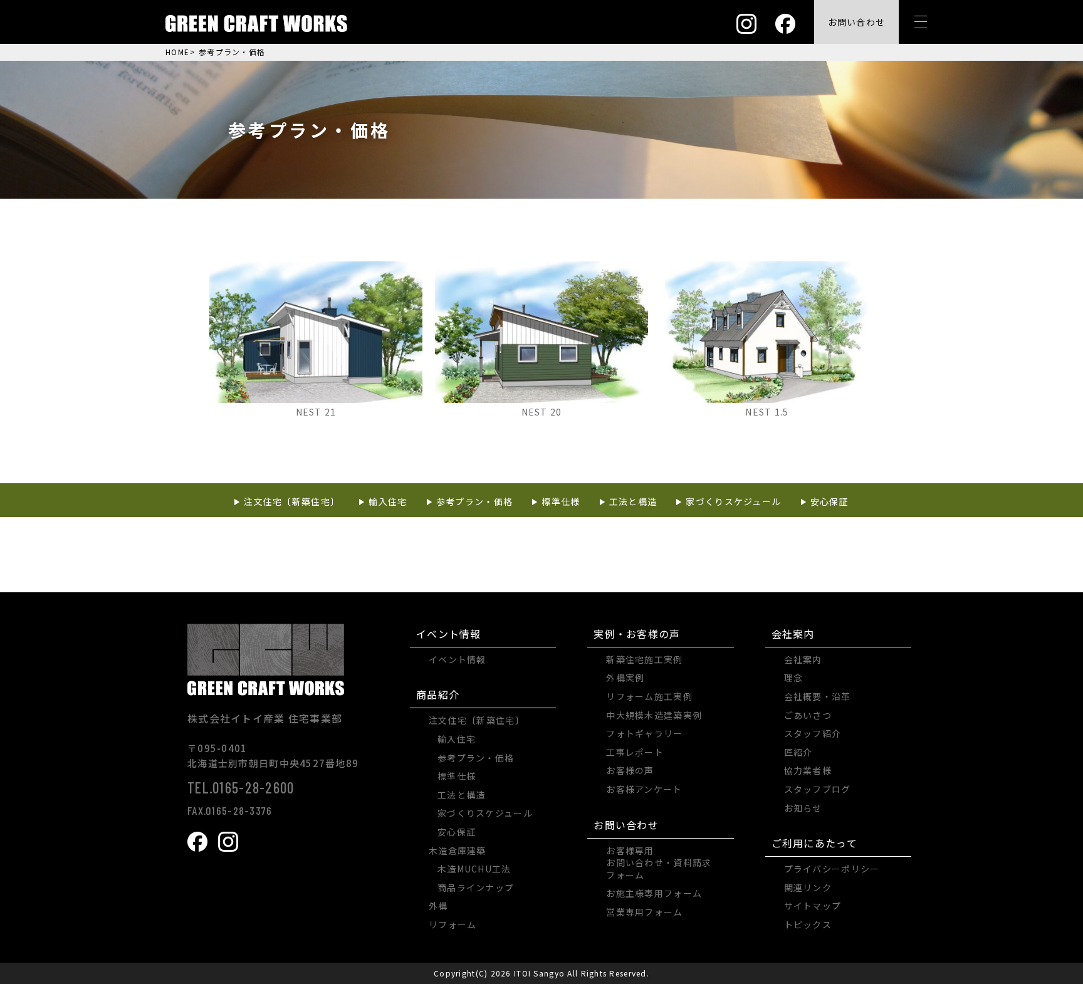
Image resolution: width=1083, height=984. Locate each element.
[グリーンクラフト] (256, 22)
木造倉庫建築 (457, 850)
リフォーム (452, 924)
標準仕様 (561, 501)
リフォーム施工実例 (649, 696)
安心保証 (829, 501)
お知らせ (803, 808)
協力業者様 (808, 770)
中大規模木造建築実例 (654, 715)
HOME (177, 51)
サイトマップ (813, 905)
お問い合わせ (626, 824)
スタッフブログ (817, 789)
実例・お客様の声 (637, 633)
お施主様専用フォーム (654, 893)
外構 (438, 905)
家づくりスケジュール (733, 501)
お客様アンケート (644, 789)
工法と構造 (633, 501)
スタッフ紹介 (813, 733)
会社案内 (793, 633)
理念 (793, 677)
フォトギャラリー (644, 733)
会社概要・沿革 (817, 696)
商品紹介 (437, 694)
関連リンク (808, 887)
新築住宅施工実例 (644, 659)
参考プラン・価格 (474, 501)
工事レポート (635, 752)
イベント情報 (448, 633)
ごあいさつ (808, 715)
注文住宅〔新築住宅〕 (292, 501)
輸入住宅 (388, 501)
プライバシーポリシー (832, 868)
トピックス (808, 924)
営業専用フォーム (644, 912)
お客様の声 (630, 770)
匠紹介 (798, 752)
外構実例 (625, 677)
